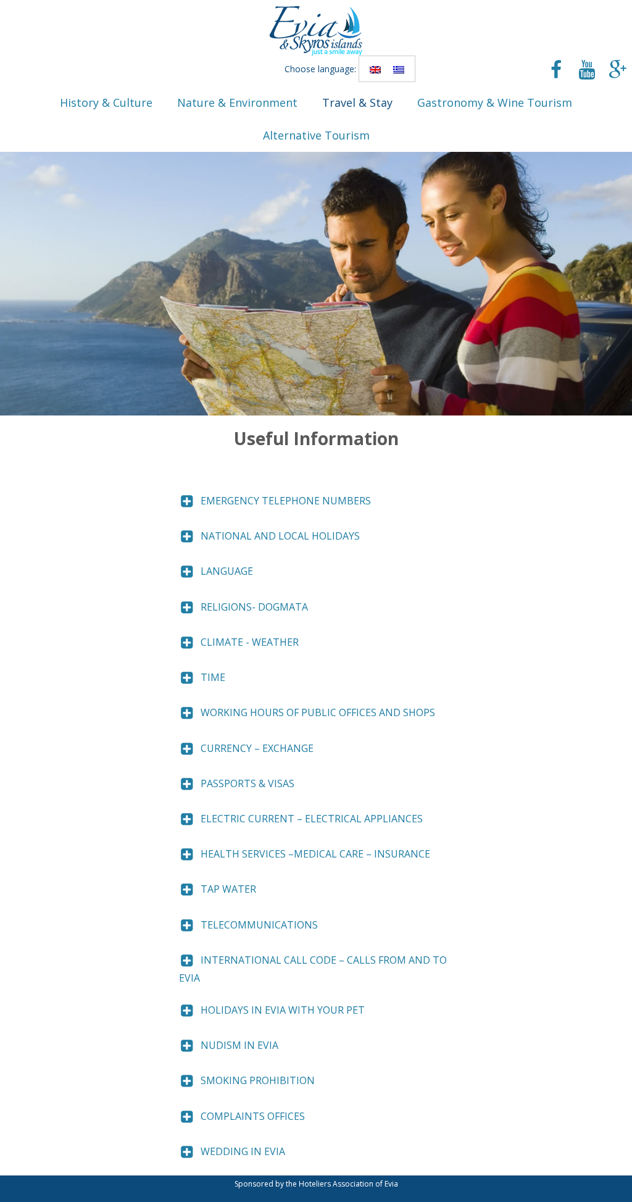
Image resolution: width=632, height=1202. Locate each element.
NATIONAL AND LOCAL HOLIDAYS (280, 536)
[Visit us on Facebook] (556, 71)
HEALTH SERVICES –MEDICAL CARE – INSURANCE (315, 854)
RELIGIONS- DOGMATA (254, 607)
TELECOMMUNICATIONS (259, 925)
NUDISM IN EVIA (239, 1045)
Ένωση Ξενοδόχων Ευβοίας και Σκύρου (316, 31)
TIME (213, 677)
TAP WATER (228, 889)
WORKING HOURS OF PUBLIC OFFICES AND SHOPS (318, 712)
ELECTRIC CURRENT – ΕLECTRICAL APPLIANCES (312, 818)
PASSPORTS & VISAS (247, 783)
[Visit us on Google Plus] (618, 71)
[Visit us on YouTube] (587, 71)
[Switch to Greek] (398, 69)
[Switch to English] (375, 69)
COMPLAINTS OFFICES (253, 1116)
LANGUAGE (227, 571)
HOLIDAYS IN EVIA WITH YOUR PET (283, 1010)
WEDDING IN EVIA (243, 1151)
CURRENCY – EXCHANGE (257, 748)
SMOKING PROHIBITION (258, 1080)
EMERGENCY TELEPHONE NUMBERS (286, 500)
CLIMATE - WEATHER (250, 642)
